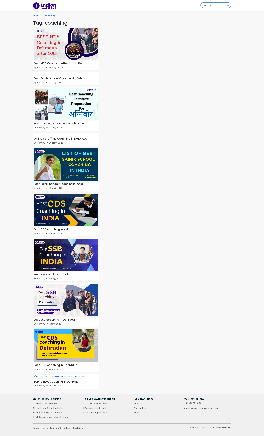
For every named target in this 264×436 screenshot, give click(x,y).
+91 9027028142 (193, 403)
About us (139, 403)
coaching (49, 15)
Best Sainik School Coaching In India (58, 184)
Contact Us (140, 408)
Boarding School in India (46, 403)
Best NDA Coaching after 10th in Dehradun (63, 63)
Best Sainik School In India (47, 412)
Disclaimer (78, 428)
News (137, 412)
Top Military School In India (48, 408)
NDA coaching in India (95, 408)
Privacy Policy (40, 428)
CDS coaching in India (95, 412)
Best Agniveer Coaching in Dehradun (59, 123)
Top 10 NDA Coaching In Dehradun (57, 381)
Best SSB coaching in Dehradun (55, 320)
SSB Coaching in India (95, 403)
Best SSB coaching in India (52, 274)
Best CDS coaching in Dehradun (55, 365)
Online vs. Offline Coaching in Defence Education (67, 138)
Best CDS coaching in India (52, 229)
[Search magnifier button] (228, 5)
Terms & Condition (60, 428)
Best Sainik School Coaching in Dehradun (62, 78)
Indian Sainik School (203, 427)
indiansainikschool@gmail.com (201, 408)
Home (36, 15)
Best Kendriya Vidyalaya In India (51, 417)
